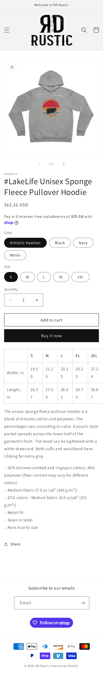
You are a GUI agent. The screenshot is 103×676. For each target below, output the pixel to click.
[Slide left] (40, 164)
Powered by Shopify (64, 666)
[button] (7, 30)
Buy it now (51, 335)
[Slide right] (64, 164)
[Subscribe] (83, 602)
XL (61, 276)
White (15, 255)
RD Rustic (42, 666)
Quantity (11, 289)
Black (60, 242)
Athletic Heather (25, 242)
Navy (83, 242)
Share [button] (15, 544)
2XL (80, 276)
